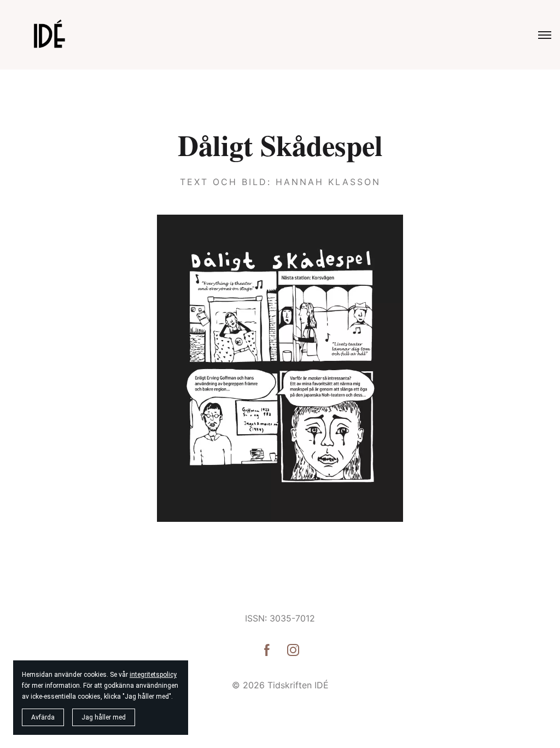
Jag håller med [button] (103, 717)
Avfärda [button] (43, 717)
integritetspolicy (153, 674)
